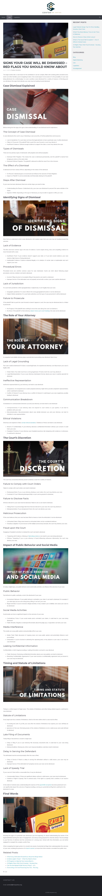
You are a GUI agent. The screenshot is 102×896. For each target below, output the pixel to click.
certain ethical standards (29, 422)
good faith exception (45, 785)
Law (9, 17)
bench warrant (30, 848)
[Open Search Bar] (100, 17)
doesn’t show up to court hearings (40, 311)
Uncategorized (77, 68)
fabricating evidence (34, 536)
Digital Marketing (78, 60)
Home (3, 17)
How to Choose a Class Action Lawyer (84, 37)
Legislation (17, 17)
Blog (74, 57)
